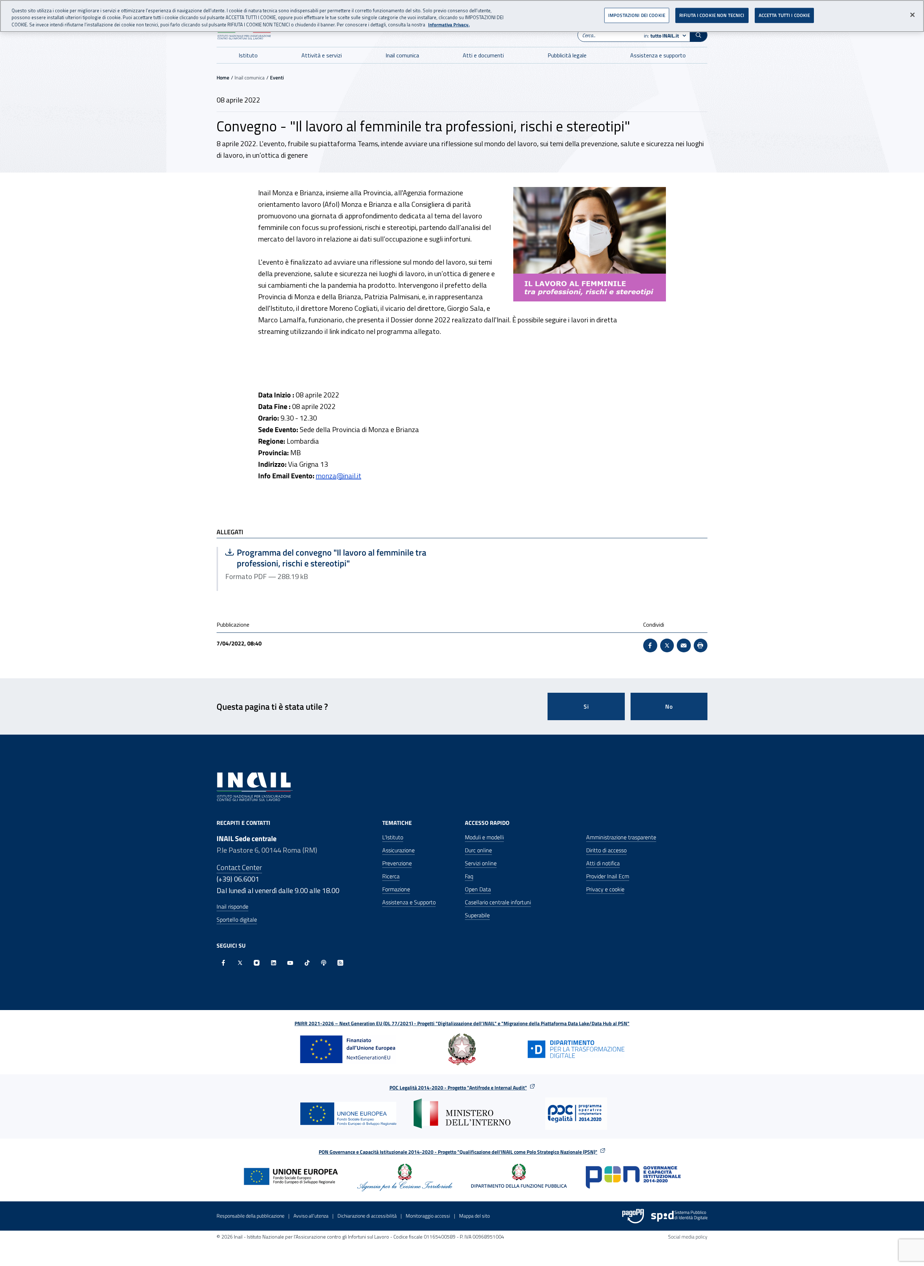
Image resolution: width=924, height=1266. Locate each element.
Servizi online (481, 863)
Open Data (478, 889)
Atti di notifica (603, 863)
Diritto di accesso (606, 850)
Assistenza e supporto (658, 55)
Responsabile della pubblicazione (250, 1215)
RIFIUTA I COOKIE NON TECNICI (712, 15)
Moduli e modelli (484, 837)
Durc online (478, 850)
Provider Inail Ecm (607, 876)
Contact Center (239, 867)
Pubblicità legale (567, 55)
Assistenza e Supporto (409, 902)
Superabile (477, 915)
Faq (469, 876)
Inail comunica (402, 55)
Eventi (277, 77)
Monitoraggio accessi (428, 1215)
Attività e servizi (321, 55)
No (669, 706)
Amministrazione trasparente (621, 837)
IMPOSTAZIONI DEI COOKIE (636, 15)
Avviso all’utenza (310, 1215)
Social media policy (687, 1236)
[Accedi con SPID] (679, 1216)
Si (586, 706)
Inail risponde (232, 906)
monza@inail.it (338, 475)
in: (661, 35)
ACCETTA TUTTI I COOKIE (784, 15)
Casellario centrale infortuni (498, 902)
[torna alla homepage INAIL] (255, 786)
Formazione (396, 889)
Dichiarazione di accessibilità (367, 1215)
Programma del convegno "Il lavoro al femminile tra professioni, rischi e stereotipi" (325, 558)
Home (223, 77)
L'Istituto (392, 837)
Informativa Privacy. (449, 24)
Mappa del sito (474, 1215)
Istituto (248, 55)
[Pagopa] (633, 1216)
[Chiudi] (912, 15)
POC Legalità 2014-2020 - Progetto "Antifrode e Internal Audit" (458, 1087)
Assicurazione (398, 850)
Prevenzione (397, 863)
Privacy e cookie (605, 889)
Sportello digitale (237, 919)
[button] (698, 35)
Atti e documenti (483, 55)
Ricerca (391, 876)
